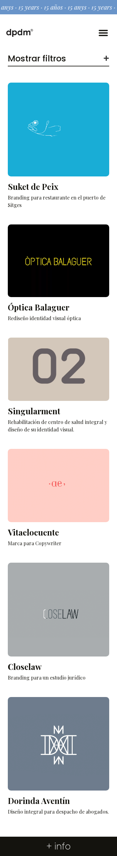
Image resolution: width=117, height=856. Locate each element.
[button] (103, 32)
